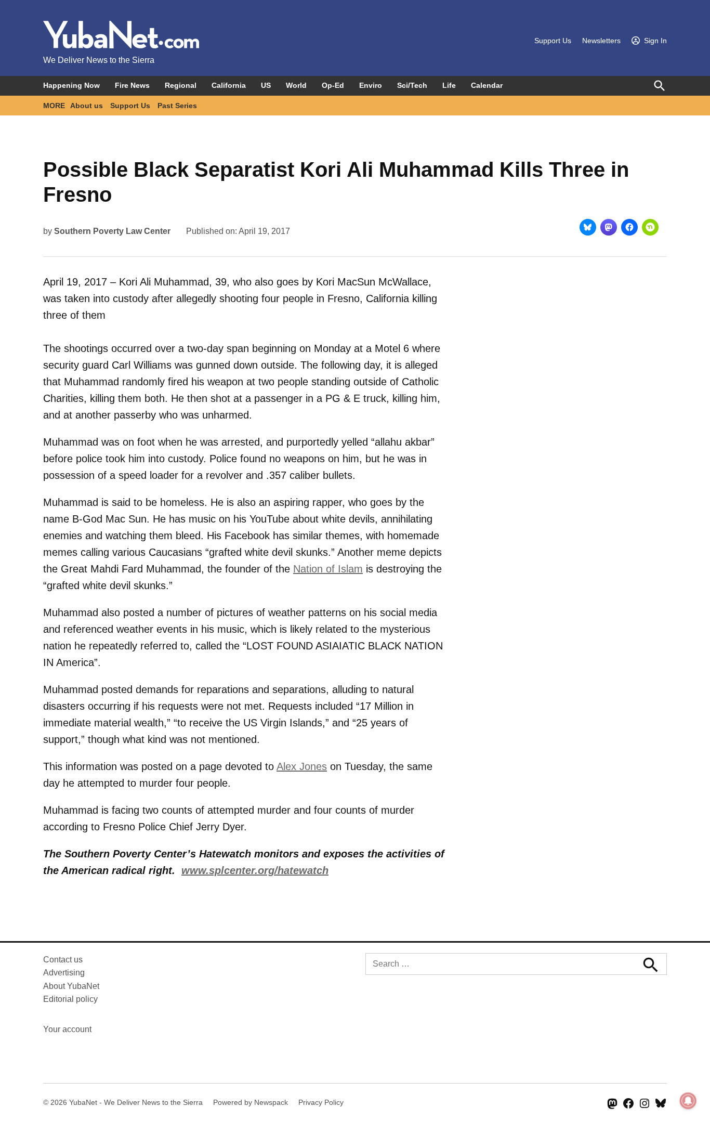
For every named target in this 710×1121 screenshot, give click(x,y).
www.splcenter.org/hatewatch (254, 870)
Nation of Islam (328, 569)
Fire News (132, 85)
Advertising (64, 972)
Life (449, 85)
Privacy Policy (321, 1102)
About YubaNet (71, 986)
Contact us (63, 959)
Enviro (370, 85)
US (266, 85)
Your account (67, 1029)
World (296, 85)
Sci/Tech (412, 85)
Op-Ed (333, 85)
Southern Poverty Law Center (112, 231)
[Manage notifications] (688, 1100)
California (229, 85)
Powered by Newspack (250, 1102)
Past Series (177, 105)
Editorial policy (70, 999)
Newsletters (601, 40)
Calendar (487, 85)
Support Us (552, 40)
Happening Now (71, 85)
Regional (180, 85)
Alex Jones (302, 766)
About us (86, 105)
